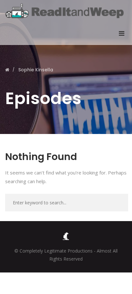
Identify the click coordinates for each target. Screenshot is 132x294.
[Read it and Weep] (66, 11)
